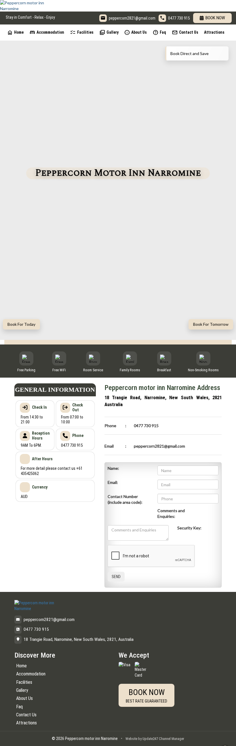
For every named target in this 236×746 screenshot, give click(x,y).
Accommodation (46, 32)
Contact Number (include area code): (125, 499)
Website (131, 738)
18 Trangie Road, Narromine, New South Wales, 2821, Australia (79, 639)
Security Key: (189, 527)
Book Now (215, 17)
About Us (135, 32)
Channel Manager (171, 738)
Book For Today (21, 324)
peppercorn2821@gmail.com (132, 18)
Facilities (82, 32)
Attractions (214, 32)
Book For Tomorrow (211, 324)
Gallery (109, 32)
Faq (159, 32)
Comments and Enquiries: (171, 513)
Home (15, 32)
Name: (113, 468)
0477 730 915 (179, 18)
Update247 (150, 738)
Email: (113, 482)
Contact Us (185, 32)
